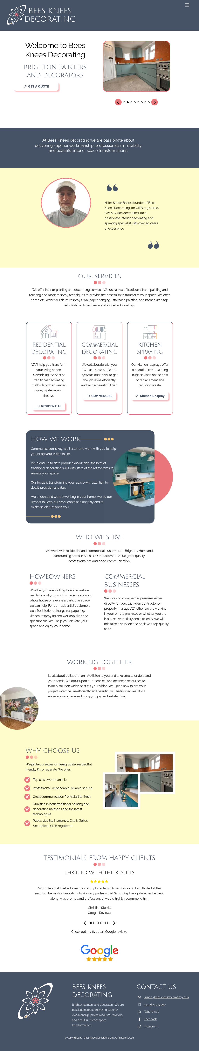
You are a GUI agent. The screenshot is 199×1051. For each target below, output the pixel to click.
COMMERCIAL (101, 396)
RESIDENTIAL (51, 406)
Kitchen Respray (152, 396)
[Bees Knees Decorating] (41, 25)
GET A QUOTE (38, 86)
